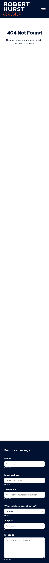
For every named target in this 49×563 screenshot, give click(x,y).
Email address (11, 474)
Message (9, 534)
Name (7, 458)
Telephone (10, 489)
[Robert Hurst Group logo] (16, 9)
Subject (8, 520)
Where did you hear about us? (20, 505)
